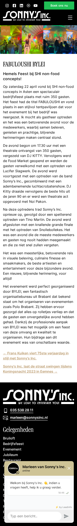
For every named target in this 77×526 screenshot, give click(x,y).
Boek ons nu (59, 5)
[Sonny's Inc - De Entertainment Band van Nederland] (26, 19)
